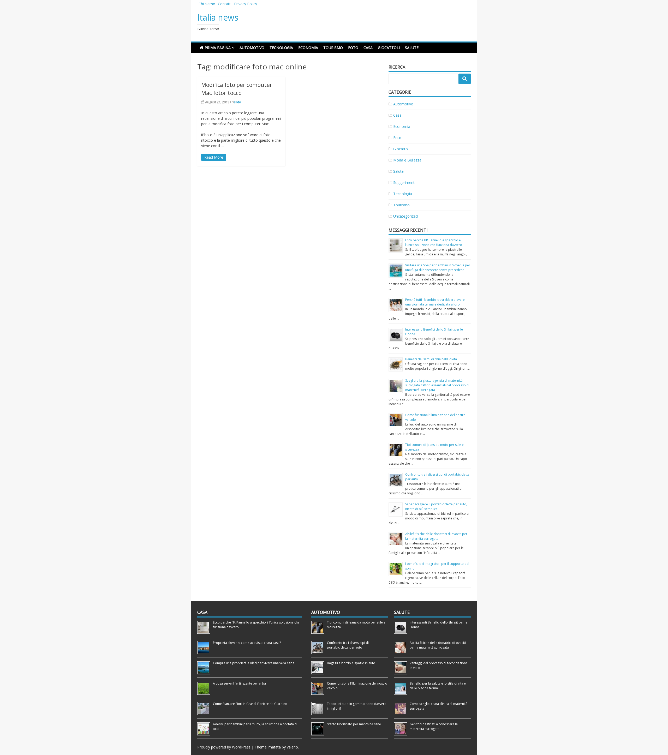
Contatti (224, 3)
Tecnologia (281, 47)
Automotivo (252, 47)
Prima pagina (218, 47)
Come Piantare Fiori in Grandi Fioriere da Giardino (250, 704)
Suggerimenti (404, 182)
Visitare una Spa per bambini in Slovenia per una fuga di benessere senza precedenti (437, 267)
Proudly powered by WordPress (223, 747)
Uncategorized (405, 216)
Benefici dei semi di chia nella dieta (431, 359)
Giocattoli (389, 47)
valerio (292, 747)
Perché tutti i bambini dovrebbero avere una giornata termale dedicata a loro (435, 302)
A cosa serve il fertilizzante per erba (239, 683)
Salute (412, 47)
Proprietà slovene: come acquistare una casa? (247, 642)
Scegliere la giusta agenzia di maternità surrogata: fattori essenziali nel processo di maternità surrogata (437, 385)
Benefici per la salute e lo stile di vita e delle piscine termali (438, 685)
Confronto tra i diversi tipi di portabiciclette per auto (348, 645)
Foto (353, 47)
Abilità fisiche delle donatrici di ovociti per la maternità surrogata (436, 536)
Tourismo (333, 47)
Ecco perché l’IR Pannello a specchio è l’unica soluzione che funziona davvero (433, 242)
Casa (368, 47)
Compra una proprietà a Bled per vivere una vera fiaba (253, 663)
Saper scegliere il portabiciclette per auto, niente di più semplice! (436, 506)
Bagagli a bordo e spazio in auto (351, 663)
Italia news (217, 17)
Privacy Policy (245, 3)
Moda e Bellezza (407, 160)
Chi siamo (207, 3)
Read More (213, 157)
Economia (308, 47)
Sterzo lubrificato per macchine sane (354, 724)
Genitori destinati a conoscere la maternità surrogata (434, 726)
